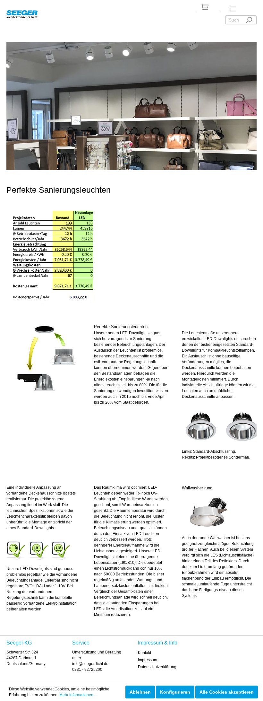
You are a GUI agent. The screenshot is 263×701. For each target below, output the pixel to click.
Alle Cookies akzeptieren (226, 692)
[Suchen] (249, 19)
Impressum (147, 660)
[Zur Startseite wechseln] (22, 13)
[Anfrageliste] (205, 7)
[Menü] (233, 9)
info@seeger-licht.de (90, 664)
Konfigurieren (175, 692)
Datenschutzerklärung (157, 667)
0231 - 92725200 (87, 669)
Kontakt (144, 653)
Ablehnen (140, 692)
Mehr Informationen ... (78, 695)
